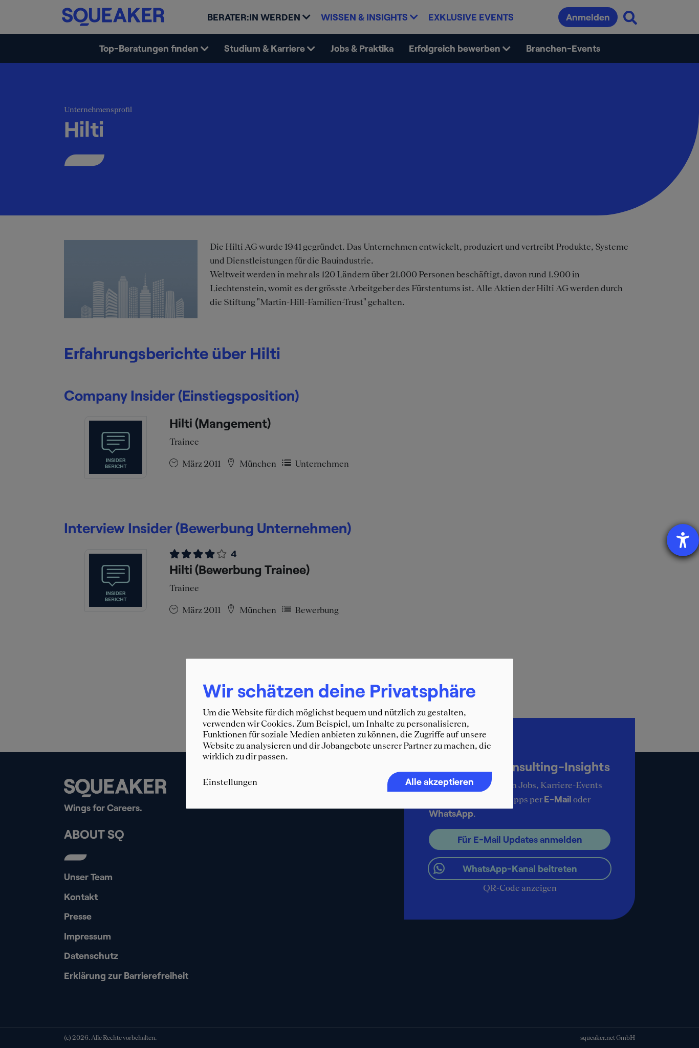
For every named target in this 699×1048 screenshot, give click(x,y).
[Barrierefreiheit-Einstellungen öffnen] (683, 540)
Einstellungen (230, 782)
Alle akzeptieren (439, 781)
